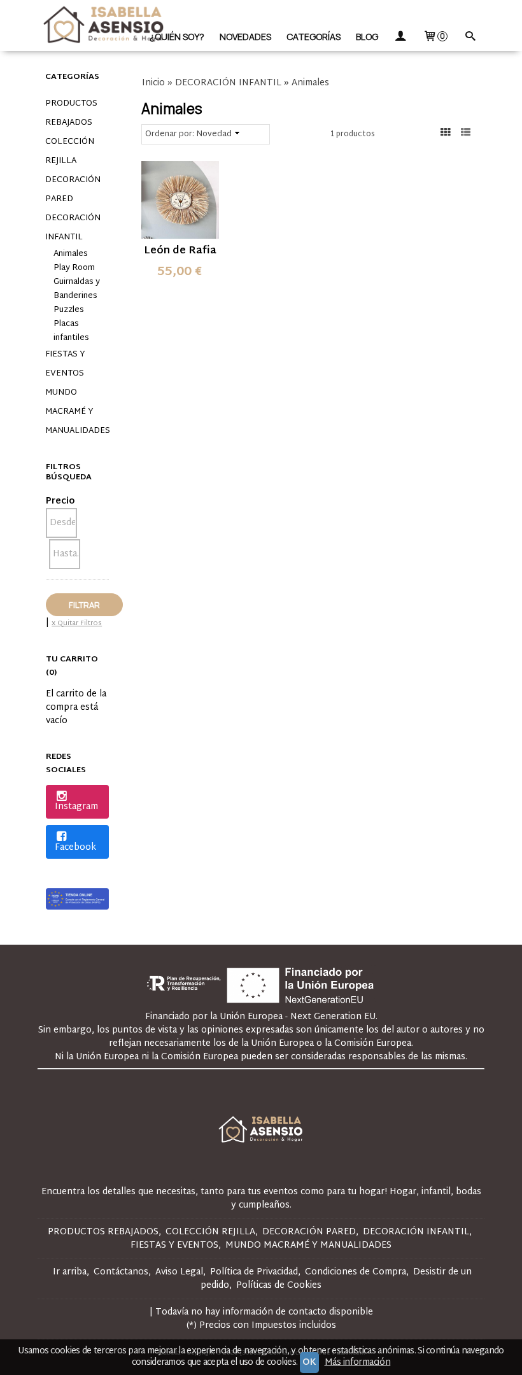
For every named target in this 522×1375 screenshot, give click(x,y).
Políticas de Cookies (278, 1286)
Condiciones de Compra (355, 1272)
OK (309, 1363)
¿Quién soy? (177, 37)
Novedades (245, 37)
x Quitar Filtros (77, 623)
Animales (70, 254)
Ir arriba (70, 1272)
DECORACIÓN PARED (73, 190)
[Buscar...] (470, 37)
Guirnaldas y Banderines (76, 289)
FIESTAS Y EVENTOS (65, 364)
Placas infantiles (71, 331)
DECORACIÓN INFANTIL (73, 228)
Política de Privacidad (254, 1272)
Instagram (76, 807)
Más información (358, 1363)
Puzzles (68, 310)
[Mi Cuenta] (400, 37)
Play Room (74, 268)
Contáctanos (121, 1272)
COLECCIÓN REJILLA (69, 151)
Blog (367, 37)
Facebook (75, 848)
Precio (60, 501)
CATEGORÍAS (313, 37)
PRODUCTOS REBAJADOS (71, 113)
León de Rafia (180, 251)
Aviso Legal (179, 1272)
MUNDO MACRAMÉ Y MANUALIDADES (77, 412)
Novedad (214, 134)
